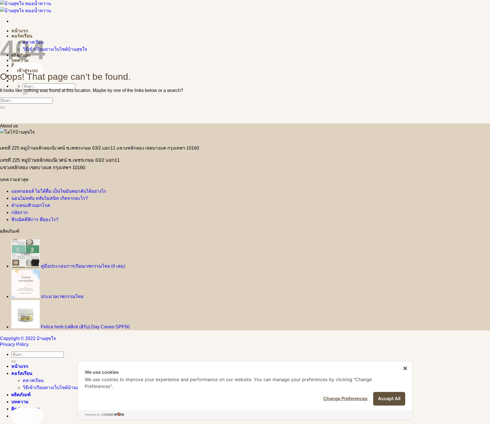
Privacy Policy (14, 344)
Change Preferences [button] (345, 398)
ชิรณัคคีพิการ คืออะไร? (34, 219)
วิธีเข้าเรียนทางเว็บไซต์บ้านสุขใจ (55, 49)
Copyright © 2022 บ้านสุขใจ (28, 338)
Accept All (389, 398)
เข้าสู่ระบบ (27, 70)
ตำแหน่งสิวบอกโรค (30, 205)
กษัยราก (19, 212)
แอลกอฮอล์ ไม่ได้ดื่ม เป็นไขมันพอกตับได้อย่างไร (58, 191)
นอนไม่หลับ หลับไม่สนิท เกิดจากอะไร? (49, 198)
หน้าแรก (19, 30)
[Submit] (25, 93)
